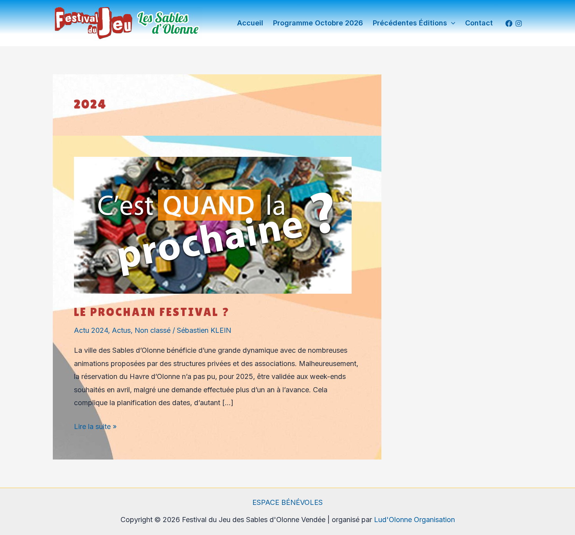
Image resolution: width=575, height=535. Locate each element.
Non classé (153, 330)
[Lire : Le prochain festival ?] (213, 225)
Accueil (250, 23)
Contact (479, 23)
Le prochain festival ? (152, 312)
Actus (121, 330)
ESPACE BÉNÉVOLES (287, 502)
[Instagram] (518, 23)
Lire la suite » (95, 425)
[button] (451, 23)
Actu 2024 (91, 330)
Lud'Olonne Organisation (414, 519)
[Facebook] (508, 23)
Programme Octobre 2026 (318, 23)
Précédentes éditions (410, 23)
